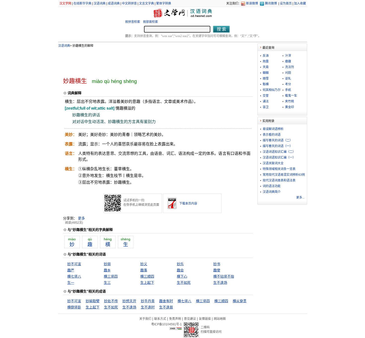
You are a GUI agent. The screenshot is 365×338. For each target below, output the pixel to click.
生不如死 (184, 283)
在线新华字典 (82, 3)
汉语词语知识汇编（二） (279, 152)
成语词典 (114, 3)
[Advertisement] (149, 60)
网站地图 (220, 319)
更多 (81, 218)
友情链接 (205, 319)
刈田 (288, 73)
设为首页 (286, 3)
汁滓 (288, 55)
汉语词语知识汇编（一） (279, 157)
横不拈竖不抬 (223, 276)
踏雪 (266, 78)
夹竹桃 (289, 101)
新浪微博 (252, 3)
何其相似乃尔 (272, 90)
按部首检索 (150, 22)
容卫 (266, 107)
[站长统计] (175, 329)
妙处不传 (111, 301)
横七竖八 (74, 276)
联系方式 (160, 319)
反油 (266, 55)
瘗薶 (288, 61)
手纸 (288, 90)
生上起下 (147, 283)
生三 (107, 283)
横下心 (182, 276)
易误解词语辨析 (273, 129)
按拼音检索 (132, 22)
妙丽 (107, 264)
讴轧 (288, 78)
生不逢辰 (166, 307)
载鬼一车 (291, 95)
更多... (300, 197)
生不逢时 (148, 307)
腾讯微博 (271, 3)
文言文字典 (146, 3)
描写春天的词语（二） (277, 140)
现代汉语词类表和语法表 (279, 180)
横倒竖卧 (74, 307)
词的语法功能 (272, 186)
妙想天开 (129, 301)
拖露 (266, 61)
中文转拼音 (129, 3)
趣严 (70, 270)
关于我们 (145, 319)
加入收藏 (300, 3)
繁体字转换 (163, 3)
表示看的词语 (272, 134)
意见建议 (190, 319)
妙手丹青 (148, 301)
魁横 (266, 84)
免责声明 (175, 319)
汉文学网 (65, 3)
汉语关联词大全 (273, 163)
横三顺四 (147, 276)
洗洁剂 (289, 67)
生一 (70, 283)
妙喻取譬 (93, 301)
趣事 (143, 270)
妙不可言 (74, 264)
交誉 (266, 95)
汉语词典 (100, 3)
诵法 (266, 101)
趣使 (216, 270)
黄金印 (289, 107)
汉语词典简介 (272, 192)
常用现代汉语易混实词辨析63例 (284, 174)
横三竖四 (111, 276)
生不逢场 (220, 283)
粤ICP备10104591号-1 (166, 324)
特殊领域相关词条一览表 (279, 169)
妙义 (143, 264)
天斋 (266, 67)
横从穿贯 (240, 301)
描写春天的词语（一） (277, 146)
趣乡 (107, 270)
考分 (288, 84)
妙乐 (180, 264)
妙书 (216, 264)
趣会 (180, 270)
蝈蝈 (266, 73)
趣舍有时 (166, 301)
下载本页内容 (188, 203)
